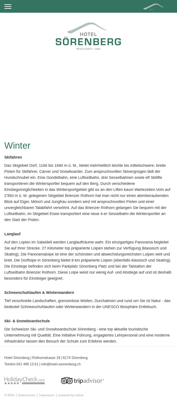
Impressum (47, 395)
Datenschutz (27, 395)
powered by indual (70, 395)
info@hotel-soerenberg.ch (61, 364)
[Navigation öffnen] (7, 6)
